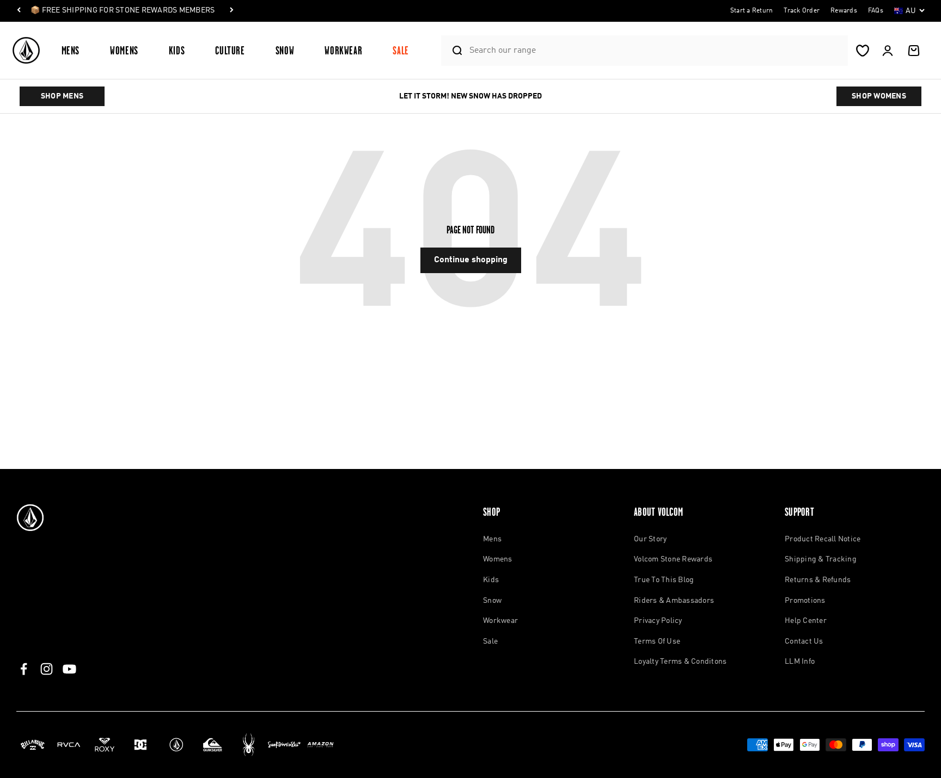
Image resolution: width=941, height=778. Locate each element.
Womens (124, 50)
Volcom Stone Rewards (673, 559)
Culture (230, 50)
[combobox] (656, 50)
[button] (75, 50)
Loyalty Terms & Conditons (680, 661)
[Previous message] (19, 10)
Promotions (805, 600)
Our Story (650, 539)
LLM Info (800, 661)
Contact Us (804, 641)
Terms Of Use (657, 641)
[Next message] (231, 10)
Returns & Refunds (818, 580)
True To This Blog (664, 580)
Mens (71, 50)
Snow (285, 50)
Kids (177, 50)
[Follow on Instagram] (46, 669)
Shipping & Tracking (821, 559)
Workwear (343, 50)
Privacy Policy (658, 621)
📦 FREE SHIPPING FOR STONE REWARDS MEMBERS (122, 10)
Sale (401, 50)
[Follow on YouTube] (69, 669)
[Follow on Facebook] (23, 669)
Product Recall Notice (822, 539)
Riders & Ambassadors (674, 600)
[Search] (452, 51)
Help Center (806, 621)
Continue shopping (471, 260)
